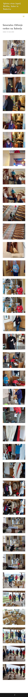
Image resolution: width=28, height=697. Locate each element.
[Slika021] (14, 423)
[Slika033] (14, 643)
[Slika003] (14, 92)
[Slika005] (14, 129)
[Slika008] (14, 184)
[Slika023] (14, 459)
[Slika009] (14, 203)
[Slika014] (14, 294)
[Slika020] (14, 404)
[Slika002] (14, 74)
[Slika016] (14, 331)
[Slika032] (14, 625)
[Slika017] (14, 349)
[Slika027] (14, 533)
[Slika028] (14, 551)
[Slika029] (14, 570)
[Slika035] (14, 680)
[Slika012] (14, 258)
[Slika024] (14, 478)
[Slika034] (14, 661)
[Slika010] (14, 221)
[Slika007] (14, 166)
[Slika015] (14, 313)
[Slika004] (14, 111)
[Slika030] (14, 588)
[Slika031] (14, 606)
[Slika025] (14, 496)
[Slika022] (14, 441)
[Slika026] (14, 515)
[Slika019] (14, 386)
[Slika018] (14, 368)
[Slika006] (14, 147)
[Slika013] (14, 276)
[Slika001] (14, 56)
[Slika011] (14, 239)
